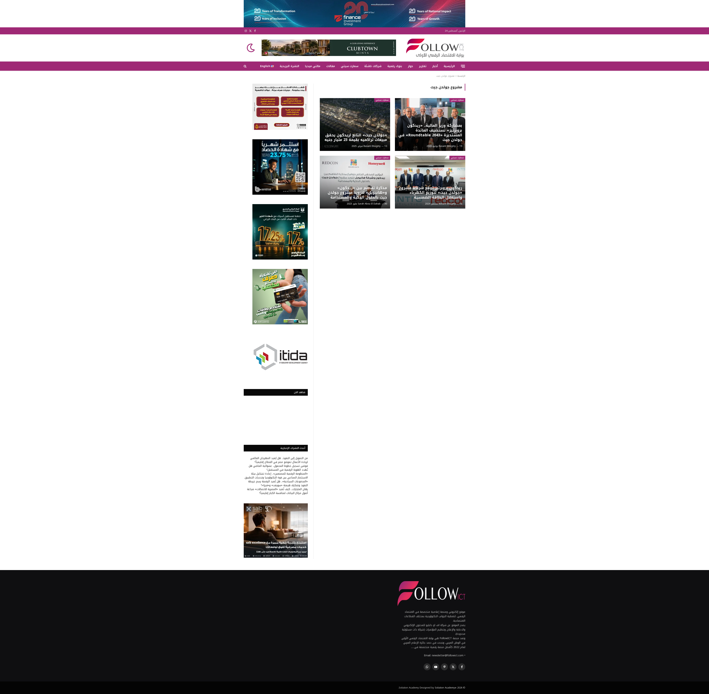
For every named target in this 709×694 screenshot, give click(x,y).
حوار (410, 66)
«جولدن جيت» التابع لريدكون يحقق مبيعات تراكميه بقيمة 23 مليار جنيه (356, 137)
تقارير (422, 66)
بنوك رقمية (394, 66)
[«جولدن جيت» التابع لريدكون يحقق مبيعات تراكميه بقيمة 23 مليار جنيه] (355, 124)
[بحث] (245, 66)
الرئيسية (449, 66)
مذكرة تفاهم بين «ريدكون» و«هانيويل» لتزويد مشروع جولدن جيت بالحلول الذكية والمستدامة (357, 193)
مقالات (330, 66)
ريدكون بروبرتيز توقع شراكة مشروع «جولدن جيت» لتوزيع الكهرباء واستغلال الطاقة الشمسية (430, 193)
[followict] (434, 48)
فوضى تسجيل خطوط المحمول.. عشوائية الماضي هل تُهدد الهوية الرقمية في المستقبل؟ (278, 467)
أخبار (435, 66)
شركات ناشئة (372, 66)
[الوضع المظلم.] (251, 47)
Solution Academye (445, 687)
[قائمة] (463, 66)
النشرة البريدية (289, 66)
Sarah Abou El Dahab (369, 204)
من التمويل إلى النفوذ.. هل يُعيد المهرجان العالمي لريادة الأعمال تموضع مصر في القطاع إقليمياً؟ (279, 460)
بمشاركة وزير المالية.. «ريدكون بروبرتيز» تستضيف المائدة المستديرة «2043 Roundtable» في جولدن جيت (430, 132)
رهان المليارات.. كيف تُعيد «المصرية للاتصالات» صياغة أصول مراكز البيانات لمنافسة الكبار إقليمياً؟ (277, 491)
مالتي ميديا (312, 66)
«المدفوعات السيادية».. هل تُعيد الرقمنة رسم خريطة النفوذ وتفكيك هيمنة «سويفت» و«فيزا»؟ (278, 483)
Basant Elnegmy (447, 146)
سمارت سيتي (349, 66)
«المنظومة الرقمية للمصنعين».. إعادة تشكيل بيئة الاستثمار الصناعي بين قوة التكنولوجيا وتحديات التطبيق (276, 475)
